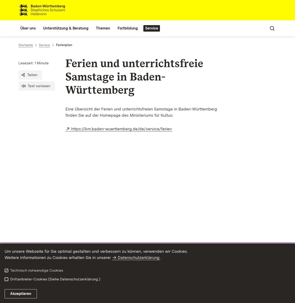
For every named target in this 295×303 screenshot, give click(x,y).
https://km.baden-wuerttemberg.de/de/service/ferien (121, 128)
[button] (30, 75)
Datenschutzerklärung (138, 257)
